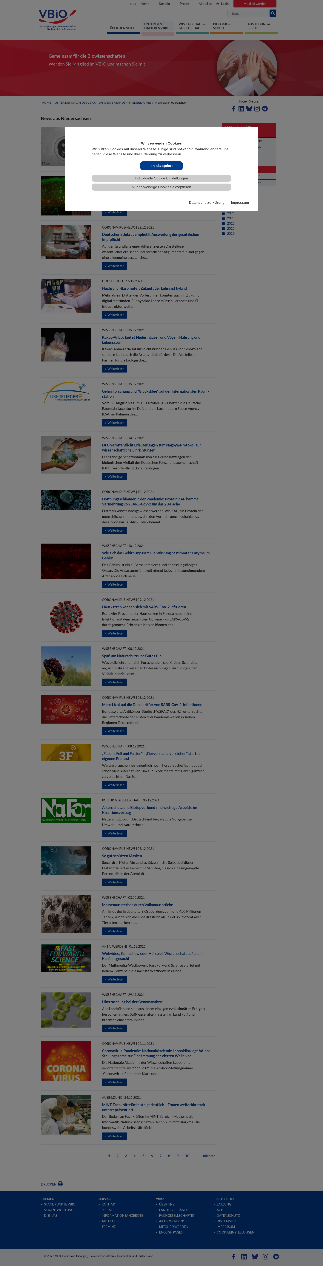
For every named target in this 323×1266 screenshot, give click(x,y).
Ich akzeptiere (161, 166)
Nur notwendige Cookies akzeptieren (161, 187)
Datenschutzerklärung (206, 202)
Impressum (240, 202)
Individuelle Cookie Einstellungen (161, 178)
